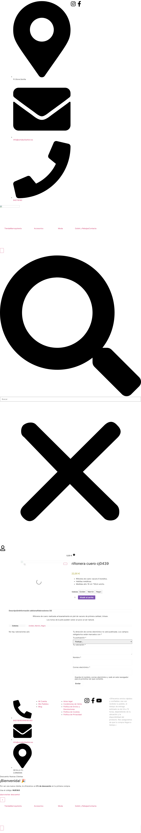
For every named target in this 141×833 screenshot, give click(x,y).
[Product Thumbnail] (65, 564)
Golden (31, 626)
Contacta (92, 228)
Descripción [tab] (14, 611)
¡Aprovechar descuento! (10, 794)
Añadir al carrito (87, 597)
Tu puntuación (79, 638)
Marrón (37, 626)
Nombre (77, 657)
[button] (70, 326)
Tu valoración (79, 645)
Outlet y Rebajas (82, 228)
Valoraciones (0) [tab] (45, 611)
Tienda (7, 228)
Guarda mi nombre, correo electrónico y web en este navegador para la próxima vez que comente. (101, 678)
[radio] (82, 591)
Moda (60, 228)
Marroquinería (16, 228)
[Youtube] (99, 700)
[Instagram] (73, 4)
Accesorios (38, 228)
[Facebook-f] (79, 4)
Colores (75, 592)
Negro (43, 626)
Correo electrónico (81, 667)
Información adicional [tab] (28, 611)
